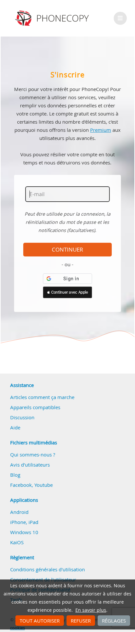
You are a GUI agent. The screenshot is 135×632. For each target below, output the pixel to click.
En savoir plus (90, 610)
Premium (100, 130)
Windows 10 (24, 532)
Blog (15, 474)
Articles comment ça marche (42, 397)
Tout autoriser (40, 620)
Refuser (81, 620)
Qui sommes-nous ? (32, 454)
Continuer (67, 249)
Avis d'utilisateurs (30, 464)
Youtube (43, 485)
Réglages (114, 620)
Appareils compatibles (35, 407)
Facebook (21, 485)
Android (19, 512)
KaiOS (17, 542)
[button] (67, 292)
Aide (15, 427)
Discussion (22, 417)
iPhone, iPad (24, 522)
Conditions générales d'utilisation (47, 569)
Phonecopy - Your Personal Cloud (53, 18)
